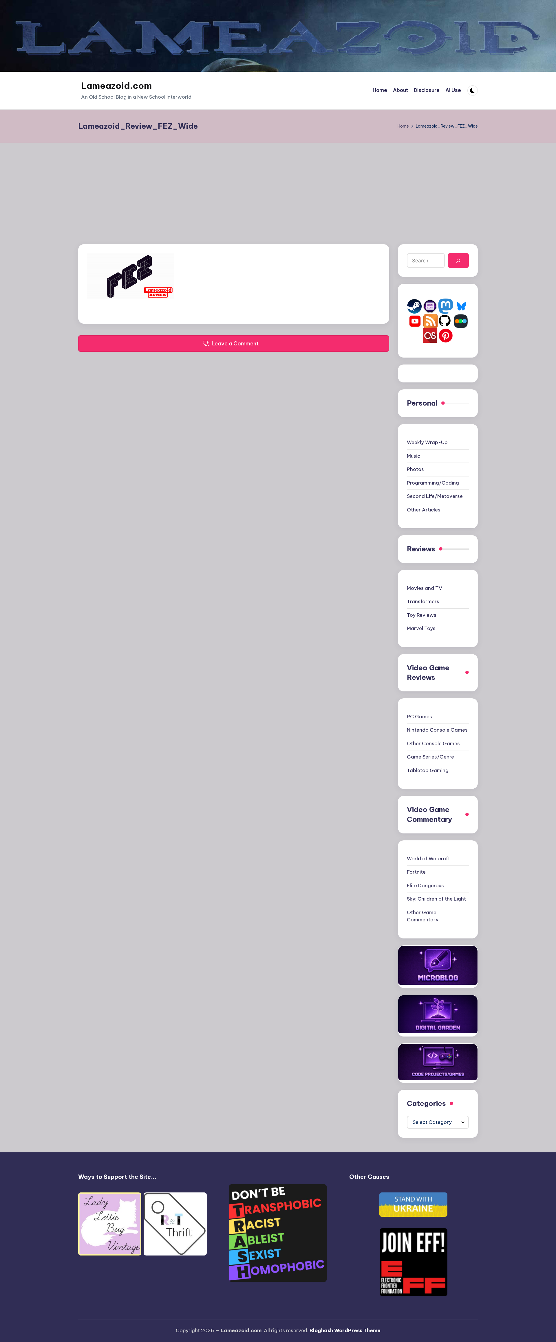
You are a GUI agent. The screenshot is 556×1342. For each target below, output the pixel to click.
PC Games (419, 716)
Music (413, 456)
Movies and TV (424, 588)
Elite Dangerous (425, 885)
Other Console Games (433, 743)
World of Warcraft (428, 858)
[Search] (458, 260)
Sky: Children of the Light (436, 899)
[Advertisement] (278, 186)
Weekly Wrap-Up (427, 442)
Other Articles (423, 510)
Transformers (423, 601)
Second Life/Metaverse (435, 496)
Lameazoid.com (116, 85)
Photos (415, 469)
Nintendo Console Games (437, 730)
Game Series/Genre (430, 757)
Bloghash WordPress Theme (345, 1330)
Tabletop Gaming (428, 770)
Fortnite (416, 872)
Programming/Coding (433, 483)
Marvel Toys (421, 628)
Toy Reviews (421, 615)
